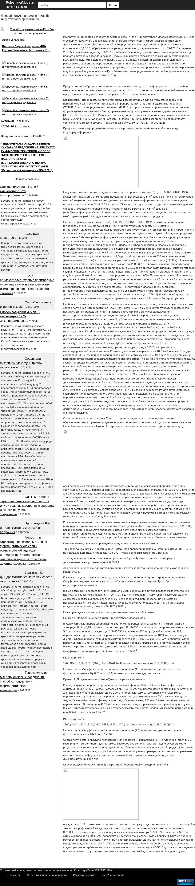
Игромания (14, 874)
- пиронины (15, 120)
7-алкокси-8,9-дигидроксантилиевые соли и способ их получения (26, 577)
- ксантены (15, 126)
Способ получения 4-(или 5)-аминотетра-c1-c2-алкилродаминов (20, 191)
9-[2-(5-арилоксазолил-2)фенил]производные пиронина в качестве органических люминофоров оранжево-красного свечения (27, 284)
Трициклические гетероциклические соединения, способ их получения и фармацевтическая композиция (24, 681)
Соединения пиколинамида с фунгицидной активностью (21, 363)
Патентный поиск (16, 6)
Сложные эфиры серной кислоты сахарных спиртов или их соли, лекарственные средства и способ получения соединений (27, 505)
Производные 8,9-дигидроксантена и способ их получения (25, 528)
